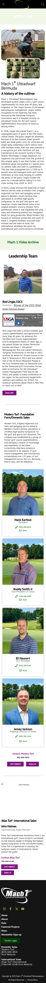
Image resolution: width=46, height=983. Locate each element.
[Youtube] (23, 909)
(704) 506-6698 (25, 596)
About (4, 919)
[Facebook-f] (10, 909)
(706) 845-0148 (9, 964)
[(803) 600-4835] (16, 527)
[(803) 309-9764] (16, 665)
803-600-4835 (23, 757)
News (4, 930)
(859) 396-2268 (25, 736)
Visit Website (8, 954)
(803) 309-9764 (25, 665)
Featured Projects (10, 926)
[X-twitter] (16, 909)
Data (3, 923)
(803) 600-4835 (25, 527)
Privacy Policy (32, 980)
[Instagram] (4, 909)
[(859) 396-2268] (16, 736)
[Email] (20, 530)
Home (4, 915)
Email (25, 530)
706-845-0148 (7, 861)
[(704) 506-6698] (16, 596)
